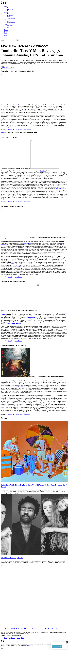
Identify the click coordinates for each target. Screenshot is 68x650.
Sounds (6, 6)
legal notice (31, 645)
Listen (4, 132)
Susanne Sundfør (16, 266)
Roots (8, 13)
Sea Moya (59, 188)
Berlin (5, 19)
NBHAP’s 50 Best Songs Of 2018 (12, 558)
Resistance (10, 15)
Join (8, 27)
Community (10, 21)
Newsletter (10, 25)
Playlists (9, 7)
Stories (6, 12)
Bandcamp (27, 129)
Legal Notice (12, 638)
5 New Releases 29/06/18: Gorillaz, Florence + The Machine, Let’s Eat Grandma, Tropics (31, 629)
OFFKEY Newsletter (56, 646)
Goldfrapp (13, 263)
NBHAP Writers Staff (8, 68)
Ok (2, 648)
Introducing (10, 9)
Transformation (11, 18)
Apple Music (18, 129)
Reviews (9, 10)
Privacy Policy (20, 638)
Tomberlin (16, 105)
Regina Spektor (31, 317)
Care (8, 16)
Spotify (10, 129)
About (5, 24)
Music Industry (11, 22)
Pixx (16, 265)
